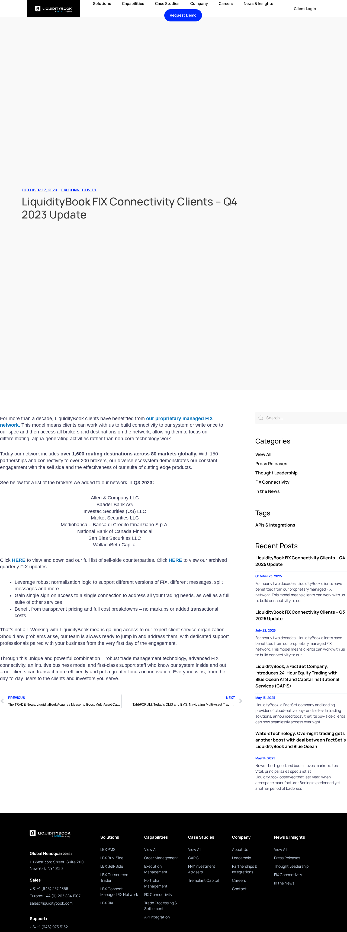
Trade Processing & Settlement (160, 905)
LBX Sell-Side (111, 866)
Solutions (102, 3)
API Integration (157, 917)
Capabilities (133, 3)
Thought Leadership (276, 473)
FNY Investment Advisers (201, 869)
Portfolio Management (156, 883)
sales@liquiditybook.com (51, 903)
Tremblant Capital (203, 880)
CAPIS (193, 857)
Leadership (241, 857)
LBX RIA (106, 902)
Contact (239, 888)
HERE (19, 560)
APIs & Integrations (275, 525)
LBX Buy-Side (111, 857)
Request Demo (183, 15)
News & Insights (258, 3)
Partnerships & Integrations (244, 869)
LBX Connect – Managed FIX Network (119, 891)
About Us (240, 849)
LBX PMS (107, 849)
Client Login (305, 8)
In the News (267, 491)
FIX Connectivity (79, 190)
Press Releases (271, 464)
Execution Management (156, 869)
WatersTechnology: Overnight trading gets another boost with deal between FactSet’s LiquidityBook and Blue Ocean (300, 739)
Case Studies (167, 3)
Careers (226, 3)
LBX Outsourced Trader (114, 877)
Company (199, 3)
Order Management (161, 857)
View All (263, 454)
